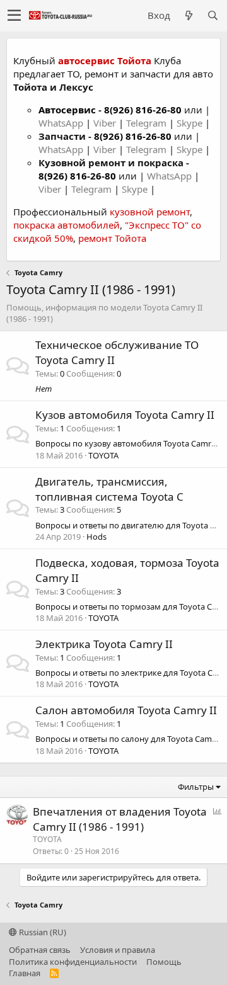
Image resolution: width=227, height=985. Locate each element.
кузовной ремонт (150, 211)
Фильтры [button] (196, 786)
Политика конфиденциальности (73, 961)
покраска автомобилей (66, 225)
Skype (191, 123)
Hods (96, 536)
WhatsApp (62, 123)
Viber (104, 123)
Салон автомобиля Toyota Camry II (126, 710)
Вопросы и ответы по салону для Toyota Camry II (130, 738)
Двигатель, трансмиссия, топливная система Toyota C (109, 489)
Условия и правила (117, 949)
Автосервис (67, 109)
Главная (24, 973)
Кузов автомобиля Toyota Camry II (124, 414)
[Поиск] (212, 15)
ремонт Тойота (112, 238)
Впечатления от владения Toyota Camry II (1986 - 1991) (120, 819)
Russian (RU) (41, 932)
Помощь (164, 961)
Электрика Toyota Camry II (104, 644)
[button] (14, 15)
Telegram (147, 123)
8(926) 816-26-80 (143, 109)
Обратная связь (40, 949)
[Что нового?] (189, 15)
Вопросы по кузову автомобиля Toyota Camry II (129, 443)
